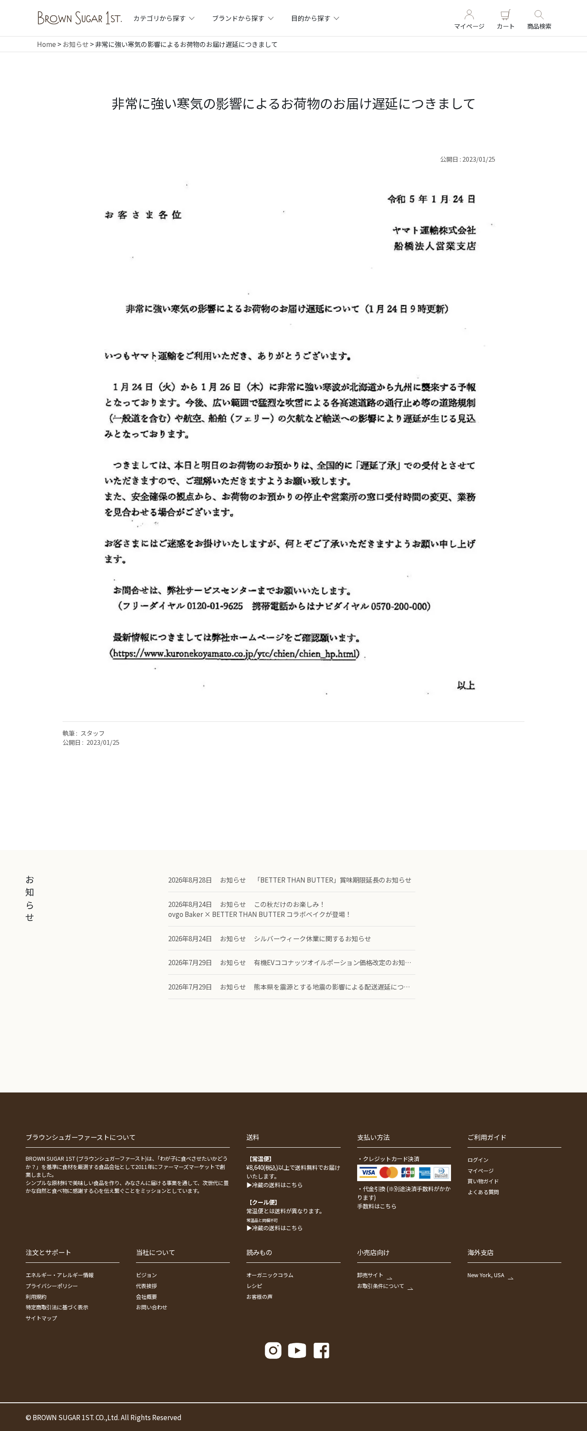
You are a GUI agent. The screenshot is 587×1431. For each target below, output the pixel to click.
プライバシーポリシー (52, 1286)
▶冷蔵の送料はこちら (274, 1185)
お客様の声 (259, 1297)
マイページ (469, 25)
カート (506, 25)
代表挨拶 (146, 1286)
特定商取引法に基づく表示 (57, 1307)
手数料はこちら (377, 1206)
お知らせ (76, 44)
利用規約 (36, 1297)
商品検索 (539, 25)
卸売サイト (370, 1275)
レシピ (254, 1286)
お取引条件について (380, 1286)
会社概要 (146, 1297)
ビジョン (146, 1275)
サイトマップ (41, 1318)
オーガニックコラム (269, 1275)
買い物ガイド (483, 1181)
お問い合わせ (151, 1307)
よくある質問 (483, 1192)
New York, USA (486, 1275)
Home (46, 44)
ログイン (478, 1160)
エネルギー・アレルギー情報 (59, 1275)
